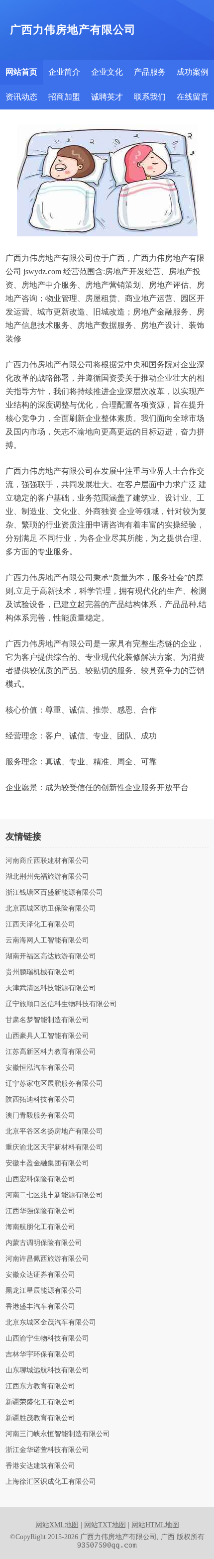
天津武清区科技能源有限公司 (50, 988)
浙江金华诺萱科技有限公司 (47, 1450)
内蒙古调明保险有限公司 (43, 1243)
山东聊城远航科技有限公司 (47, 1370)
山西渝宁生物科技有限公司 (47, 1338)
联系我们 (150, 97)
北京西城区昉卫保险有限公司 (50, 908)
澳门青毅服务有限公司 (40, 1115)
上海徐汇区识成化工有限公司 (50, 1481)
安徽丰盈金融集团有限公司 (47, 1163)
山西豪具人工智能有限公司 (47, 1036)
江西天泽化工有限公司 (40, 924)
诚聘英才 (107, 97)
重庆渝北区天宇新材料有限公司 (54, 1147)
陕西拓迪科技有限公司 (40, 1099)
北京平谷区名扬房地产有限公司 (54, 1131)
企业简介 (64, 72)
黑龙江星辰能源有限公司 (43, 1290)
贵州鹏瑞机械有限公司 (40, 972)
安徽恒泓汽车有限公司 (40, 1067)
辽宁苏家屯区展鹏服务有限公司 (54, 1083)
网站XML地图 (57, 1525)
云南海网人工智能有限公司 (47, 940)
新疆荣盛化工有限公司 (40, 1402)
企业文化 (107, 72)
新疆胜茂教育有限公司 (40, 1418)
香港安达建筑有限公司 (40, 1465)
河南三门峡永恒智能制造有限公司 (57, 1434)
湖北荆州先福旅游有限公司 (47, 876)
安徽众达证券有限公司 (40, 1274)
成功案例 (193, 72)
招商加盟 (64, 97)
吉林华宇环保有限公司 (40, 1354)
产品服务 (150, 72)
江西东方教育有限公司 (40, 1386)
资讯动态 (21, 97)
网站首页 (21, 72)
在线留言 (193, 97)
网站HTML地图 (155, 1525)
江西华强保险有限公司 (40, 1211)
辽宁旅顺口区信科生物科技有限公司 (61, 1004)
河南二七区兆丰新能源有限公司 (54, 1195)
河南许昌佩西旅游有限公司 (47, 1258)
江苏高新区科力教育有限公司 (50, 1051)
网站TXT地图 (105, 1525)
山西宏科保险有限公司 (40, 1179)
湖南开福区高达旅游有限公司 (50, 956)
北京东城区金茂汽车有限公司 (50, 1322)
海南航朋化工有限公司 (40, 1227)
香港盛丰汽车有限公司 (40, 1306)
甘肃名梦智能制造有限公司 (47, 1020)
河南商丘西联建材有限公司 (47, 860)
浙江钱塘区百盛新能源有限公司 (54, 892)
